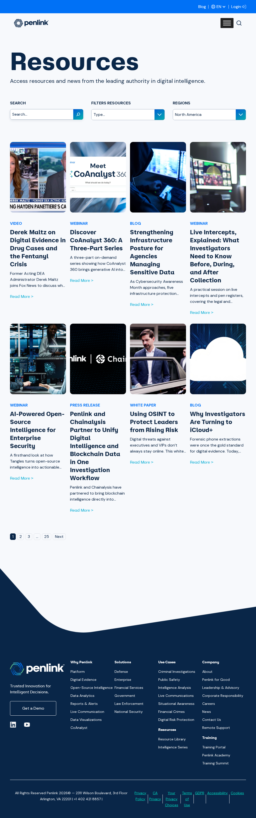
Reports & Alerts (84, 703)
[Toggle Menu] (227, 23)
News (206, 711)
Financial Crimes (171, 711)
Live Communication (87, 711)
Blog (202, 6)
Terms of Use (187, 799)
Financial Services (128, 687)
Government (124, 695)
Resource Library (172, 739)
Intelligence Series (173, 747)
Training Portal (214, 747)
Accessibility (217, 793)
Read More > (21, 297)
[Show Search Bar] (239, 23)
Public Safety (169, 679)
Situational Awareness (176, 703)
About (207, 671)
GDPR (199, 793)
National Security (128, 711)
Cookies (237, 793)
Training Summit (215, 763)
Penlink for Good (216, 679)
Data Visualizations (86, 719)
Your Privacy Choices (171, 799)
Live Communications (176, 695)
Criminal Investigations (176, 671)
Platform (77, 671)
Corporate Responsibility (222, 695)
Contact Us (211, 719)
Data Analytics (82, 695)
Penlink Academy (216, 755)
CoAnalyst (79, 727)
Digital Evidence (83, 679)
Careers (208, 703)
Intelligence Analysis (174, 687)
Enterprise (122, 679)
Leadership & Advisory (220, 687)
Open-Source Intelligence (91, 687)
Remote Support (216, 727)
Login (236, 6)
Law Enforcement (129, 703)
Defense (121, 671)
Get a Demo (33, 708)
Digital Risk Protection (176, 719)
